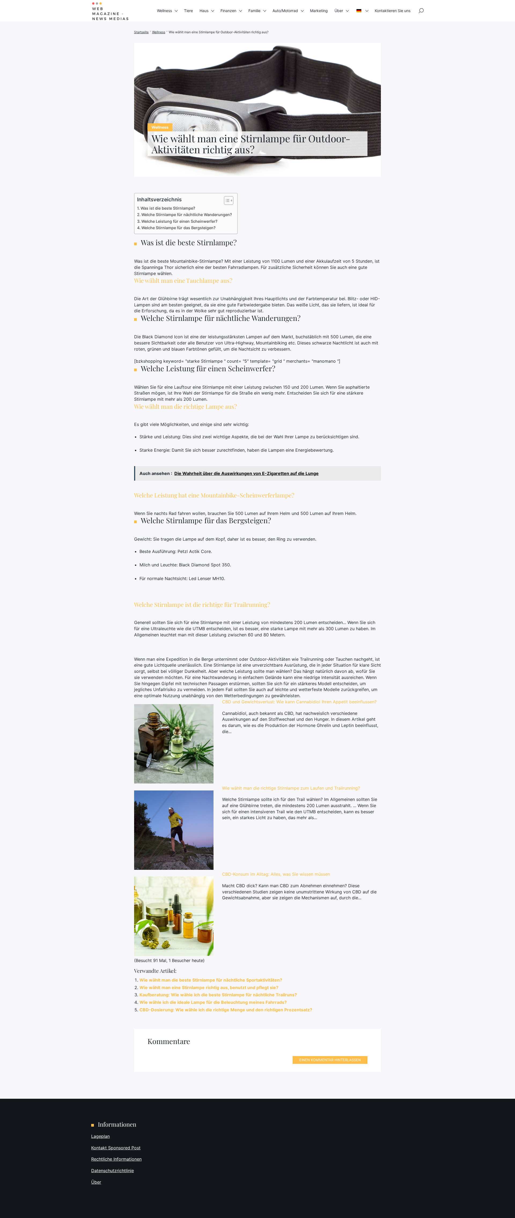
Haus (204, 10)
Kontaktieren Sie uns (392, 10)
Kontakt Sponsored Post (116, 1147)
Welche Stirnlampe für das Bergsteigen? (178, 227)
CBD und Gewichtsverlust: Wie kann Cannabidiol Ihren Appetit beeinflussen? (299, 701)
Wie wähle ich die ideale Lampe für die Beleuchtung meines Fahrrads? (213, 1002)
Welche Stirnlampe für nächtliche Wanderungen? (186, 214)
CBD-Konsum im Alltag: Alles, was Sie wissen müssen (276, 874)
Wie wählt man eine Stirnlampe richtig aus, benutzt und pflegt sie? (208, 987)
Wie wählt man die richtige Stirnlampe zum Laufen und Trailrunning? (291, 788)
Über (338, 10)
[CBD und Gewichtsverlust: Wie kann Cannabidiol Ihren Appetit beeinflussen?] (174, 743)
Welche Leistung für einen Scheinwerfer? (179, 221)
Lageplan (100, 1136)
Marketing (319, 10)
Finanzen (228, 10)
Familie (254, 10)
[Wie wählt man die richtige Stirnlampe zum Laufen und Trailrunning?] (174, 830)
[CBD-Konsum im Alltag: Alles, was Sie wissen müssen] (174, 916)
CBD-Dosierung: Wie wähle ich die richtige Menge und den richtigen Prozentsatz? (225, 1009)
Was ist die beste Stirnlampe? (168, 208)
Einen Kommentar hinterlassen (330, 1060)
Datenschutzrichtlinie (112, 1170)
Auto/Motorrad (285, 10)
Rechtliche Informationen (116, 1159)
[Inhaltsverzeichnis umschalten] (226, 200)
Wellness (164, 10)
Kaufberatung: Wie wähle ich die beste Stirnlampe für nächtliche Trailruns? (218, 994)
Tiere (188, 10)
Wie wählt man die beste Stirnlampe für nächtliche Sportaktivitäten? (210, 980)
